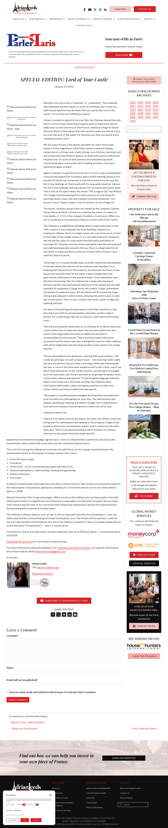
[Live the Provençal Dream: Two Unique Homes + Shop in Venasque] (144, 426)
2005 (133, 116)
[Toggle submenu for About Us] (25, 19)
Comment (13, 635)
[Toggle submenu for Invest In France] (89, 19)
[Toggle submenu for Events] (154, 19)
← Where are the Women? (23, 728)
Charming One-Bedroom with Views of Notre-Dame (144, 295)
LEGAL (65, 821)
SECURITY (75, 821)
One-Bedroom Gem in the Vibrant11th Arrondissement (144, 218)
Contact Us (125, 793)
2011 (148, 109)
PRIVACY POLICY (82, 818)
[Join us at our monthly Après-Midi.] (144, 578)
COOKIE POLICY (107, 818)
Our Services (57, 793)
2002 (156, 116)
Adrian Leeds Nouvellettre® (98, 788)
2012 (140, 109)
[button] (84, 9)
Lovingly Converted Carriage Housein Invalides (144, 256)
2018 (156, 102)
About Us (56, 788)
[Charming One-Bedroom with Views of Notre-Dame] (144, 312)
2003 (148, 116)
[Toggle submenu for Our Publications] (140, 19)
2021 (133, 102)
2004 (140, 116)
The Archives (91, 802)
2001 (133, 120)
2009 (133, 113)
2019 (148, 102)
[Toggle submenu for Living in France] (113, 19)
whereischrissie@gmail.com (50, 551)
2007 (148, 113)
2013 (133, 109)
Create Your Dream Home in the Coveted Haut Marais (144, 331)
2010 (156, 109)
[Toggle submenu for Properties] (64, 19)
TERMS (94, 818)
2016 (140, 105)
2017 (133, 105)
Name (11, 667)
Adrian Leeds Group (48, 567)
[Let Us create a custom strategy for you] (144, 154)
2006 (156, 113)
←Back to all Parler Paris (84, 67)
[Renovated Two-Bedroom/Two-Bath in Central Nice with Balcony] (144, 386)
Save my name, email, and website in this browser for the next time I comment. (52, 692)
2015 (148, 105)
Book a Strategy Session (130, 788)
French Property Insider (96, 793)
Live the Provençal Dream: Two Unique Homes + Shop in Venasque (144, 407)
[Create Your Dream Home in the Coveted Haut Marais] (144, 347)
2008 (140, 113)
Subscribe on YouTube (61, 810)
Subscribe (90, 798)
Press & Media (126, 798)
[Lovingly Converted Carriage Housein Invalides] (144, 274)
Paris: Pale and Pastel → (145, 728)
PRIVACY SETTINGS (62, 818)
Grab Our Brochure (94, 807)
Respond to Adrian (42, 573)
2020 (140, 102)
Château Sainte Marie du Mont (74, 547)
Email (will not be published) (23, 679)
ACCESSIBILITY (88, 821)
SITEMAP (101, 821)
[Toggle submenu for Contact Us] (91, 25)
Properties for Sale (60, 798)
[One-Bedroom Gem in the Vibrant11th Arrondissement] (144, 235)
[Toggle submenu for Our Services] (45, 19)
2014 (156, 105)
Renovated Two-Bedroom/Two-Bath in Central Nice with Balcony (144, 368)
